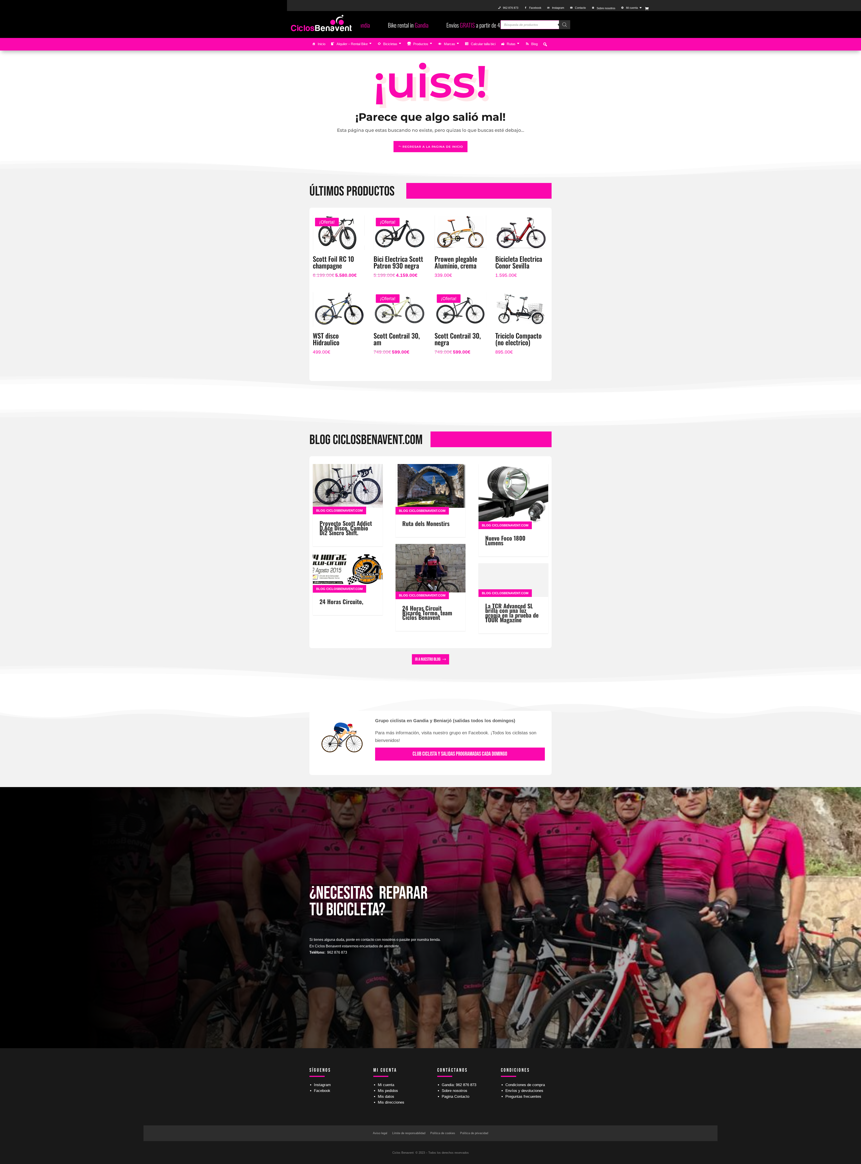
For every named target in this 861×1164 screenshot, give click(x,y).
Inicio (321, 44)
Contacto (580, 7)
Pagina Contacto (455, 1096)
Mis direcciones (391, 1102)
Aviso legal (380, 1133)
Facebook (535, 7)
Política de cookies (442, 1133)
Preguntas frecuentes (523, 1096)
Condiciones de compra (525, 1085)
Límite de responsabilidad (408, 1133)
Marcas (449, 44)
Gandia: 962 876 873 (459, 1085)
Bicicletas (390, 44)
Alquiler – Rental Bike (352, 44)
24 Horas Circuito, (341, 601)
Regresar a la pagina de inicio (432, 146)
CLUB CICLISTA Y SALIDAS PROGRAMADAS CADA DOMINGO (460, 753)
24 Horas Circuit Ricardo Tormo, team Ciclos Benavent (427, 613)
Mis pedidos (388, 1091)
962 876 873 (510, 7)
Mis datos (386, 1096)
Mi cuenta (632, 7)
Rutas (511, 44)
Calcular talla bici (483, 44)
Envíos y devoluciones (524, 1091)
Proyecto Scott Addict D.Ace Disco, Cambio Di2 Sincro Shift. (346, 528)
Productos (420, 44)
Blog (534, 44)
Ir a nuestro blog (428, 659)
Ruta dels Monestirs (426, 523)
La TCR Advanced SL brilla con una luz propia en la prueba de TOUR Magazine (512, 612)
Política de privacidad (474, 1133)
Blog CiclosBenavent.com (339, 510)
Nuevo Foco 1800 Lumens (505, 540)
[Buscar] (564, 24)
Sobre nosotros (606, 8)
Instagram (558, 7)
